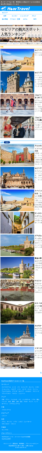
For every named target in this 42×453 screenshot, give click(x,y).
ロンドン (31, 387)
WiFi (35, 19)
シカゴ (20, 421)
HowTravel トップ (6, 43)
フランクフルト (6, 393)
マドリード (36, 391)
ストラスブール (6, 387)
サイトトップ (7, 443)
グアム (4, 421)
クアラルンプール (14, 403)
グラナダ (14, 391)
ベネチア (13, 389)
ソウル (33, 399)
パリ (18, 387)
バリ (20, 399)
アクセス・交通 (15, 19)
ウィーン (35, 389)
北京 (21, 401)
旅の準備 (5, 19)
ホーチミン (5, 403)
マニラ (31, 401)
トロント (13, 424)
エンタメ (14, 16)
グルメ (34, 16)
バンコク (4, 401)
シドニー (4, 415)
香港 (13, 401)
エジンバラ (24, 387)
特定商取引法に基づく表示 (16, 446)
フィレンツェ (5, 389)
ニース (14, 387)
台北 (9, 401)
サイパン (9, 421)
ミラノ (19, 389)
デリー (7, 399)
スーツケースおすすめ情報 (22, 437)
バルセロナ (28, 391)
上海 (17, 401)
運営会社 (15, 443)
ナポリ (37, 387)
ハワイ (15, 421)
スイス (29, 389)
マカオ (26, 401)
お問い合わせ (29, 446)
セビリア (5, 12)
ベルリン (14, 393)
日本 (3, 399)
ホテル (25, 19)
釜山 (38, 399)
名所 (4, 16)
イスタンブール (6, 410)
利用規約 (21, 443)
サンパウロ (5, 430)
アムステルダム (6, 391)
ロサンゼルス (5, 424)
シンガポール (26, 399)
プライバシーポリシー (32, 443)
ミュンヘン (22, 393)
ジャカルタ (14, 399)
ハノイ (36, 401)
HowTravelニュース (7, 437)
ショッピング (24, 16)
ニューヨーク (27, 421)
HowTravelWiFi (6, 439)
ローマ (24, 389)
